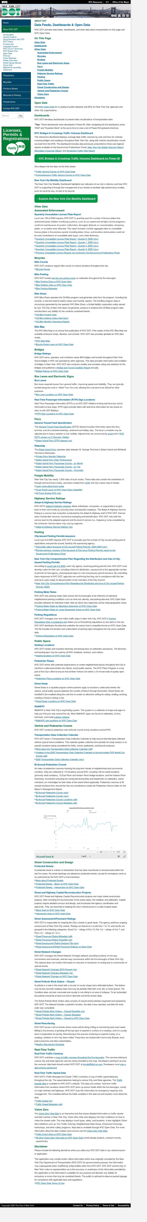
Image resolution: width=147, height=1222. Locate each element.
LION (87, 482)
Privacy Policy (92, 1205)
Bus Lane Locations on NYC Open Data (54, 394)
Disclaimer (39, 97)
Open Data (39, 42)
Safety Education (10, 60)
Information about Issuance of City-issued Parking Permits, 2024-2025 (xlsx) (71, 546)
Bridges (41, 59)
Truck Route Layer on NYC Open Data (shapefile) (59, 489)
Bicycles (41, 56)
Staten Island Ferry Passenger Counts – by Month (59, 463)
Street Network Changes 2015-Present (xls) (56, 969)
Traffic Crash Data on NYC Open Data (54, 1134)
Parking (41, 76)
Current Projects (10, 37)
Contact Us (78, 1205)
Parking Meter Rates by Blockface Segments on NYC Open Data (66, 606)
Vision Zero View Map (49, 1113)
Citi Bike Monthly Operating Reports (52, 321)
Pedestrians (8, 75)
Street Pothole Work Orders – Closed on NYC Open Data (62, 1018)
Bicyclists (7, 82)
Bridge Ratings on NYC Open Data (52, 371)
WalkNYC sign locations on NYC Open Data (56, 720)
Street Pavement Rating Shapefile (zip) (54, 939)
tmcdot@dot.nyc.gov (92, 1064)
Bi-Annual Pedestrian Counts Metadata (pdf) (56, 802)
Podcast (6, 56)
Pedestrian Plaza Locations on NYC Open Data (58, 678)
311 (107, 2)
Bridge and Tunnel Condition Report (73, 367)
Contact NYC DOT (11, 108)
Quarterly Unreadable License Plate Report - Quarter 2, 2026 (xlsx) (67, 238)
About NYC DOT (10, 29)
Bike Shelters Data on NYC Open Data (54, 284)
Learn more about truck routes (50, 486)
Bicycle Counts (43, 269)
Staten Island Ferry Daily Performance (54, 459)
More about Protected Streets (49, 880)
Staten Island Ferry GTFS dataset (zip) (54, 440)
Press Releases (9, 58)
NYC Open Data (46, 106)
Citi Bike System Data (46, 314)
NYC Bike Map (43, 340)
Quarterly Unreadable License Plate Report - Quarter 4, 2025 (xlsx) (67, 245)
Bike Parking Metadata (46, 288)
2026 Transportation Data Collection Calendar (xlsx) (60, 759)
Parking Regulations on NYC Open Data (54, 635)
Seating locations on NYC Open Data (53, 655)
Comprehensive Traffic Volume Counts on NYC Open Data (63, 174)
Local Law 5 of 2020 (56, 565)
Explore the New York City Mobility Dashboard (67, 198)
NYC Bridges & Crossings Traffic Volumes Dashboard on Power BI (79, 158)
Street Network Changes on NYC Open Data (57, 976)
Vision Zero (43, 94)
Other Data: (40, 49)
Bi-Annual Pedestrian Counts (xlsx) (52, 795)
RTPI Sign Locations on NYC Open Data (55, 413)
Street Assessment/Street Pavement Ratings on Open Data (64, 946)
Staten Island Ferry (47, 449)
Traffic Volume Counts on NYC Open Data (55, 171)
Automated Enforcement (49, 52)
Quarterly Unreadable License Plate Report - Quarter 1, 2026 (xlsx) (67, 242)
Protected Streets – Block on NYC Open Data (57, 883)
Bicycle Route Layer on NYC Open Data (55, 344)
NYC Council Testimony (13, 49)
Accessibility (8, 35)
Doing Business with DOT (13, 39)
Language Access (10, 46)
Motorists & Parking (12, 95)
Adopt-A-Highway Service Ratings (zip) (54, 526)
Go (20, 115)
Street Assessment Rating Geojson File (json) (57, 943)
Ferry (40, 66)
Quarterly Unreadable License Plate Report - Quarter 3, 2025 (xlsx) (67, 249)
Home (6, 22)
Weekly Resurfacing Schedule (50, 1044)
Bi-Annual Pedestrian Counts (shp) (52, 792)
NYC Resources (95, 2)
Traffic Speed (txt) (44, 1100)
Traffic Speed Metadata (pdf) (49, 1104)
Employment (8, 44)
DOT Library (8, 41)
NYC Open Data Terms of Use (50, 1183)
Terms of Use (108, 1205)
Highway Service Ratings (49, 73)
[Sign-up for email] (119, 15)
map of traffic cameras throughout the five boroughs (80, 1057)
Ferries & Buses (10, 88)
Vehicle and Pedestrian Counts (52, 90)
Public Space (43, 80)
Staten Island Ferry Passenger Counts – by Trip (58, 466)
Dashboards (40, 45)
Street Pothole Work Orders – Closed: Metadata (58, 1014)
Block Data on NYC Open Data (50, 910)
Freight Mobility (45, 69)
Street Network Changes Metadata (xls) (54, 972)
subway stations (61, 716)
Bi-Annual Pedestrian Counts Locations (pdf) (56, 799)
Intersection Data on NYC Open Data (53, 913)
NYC (4, 2)
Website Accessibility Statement (12, 68)
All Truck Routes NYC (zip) (48, 493)
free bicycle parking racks (64, 277)
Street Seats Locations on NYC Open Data (56, 701)
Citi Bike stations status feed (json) (52, 318)
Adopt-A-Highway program (58, 506)
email (110, 433)
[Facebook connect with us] (123, 15)
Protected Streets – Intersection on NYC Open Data (60, 887)
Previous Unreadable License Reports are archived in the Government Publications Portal (78, 252)
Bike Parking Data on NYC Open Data (53, 281)
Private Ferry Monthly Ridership (51, 456)
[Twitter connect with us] (127, 15)
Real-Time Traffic (45, 83)
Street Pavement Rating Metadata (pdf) (54, 936)
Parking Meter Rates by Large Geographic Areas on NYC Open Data (68, 609)
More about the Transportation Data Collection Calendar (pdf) (64, 748)
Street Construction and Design (53, 87)
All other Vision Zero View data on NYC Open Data (59, 1137)
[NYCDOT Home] (11, 10)
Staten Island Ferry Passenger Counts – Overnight (59, 470)
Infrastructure (9, 101)
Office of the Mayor (120, 2)
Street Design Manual (12, 63)
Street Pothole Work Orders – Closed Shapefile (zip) (60, 1011)
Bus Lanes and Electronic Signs (53, 63)
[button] (114, 15)
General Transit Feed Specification (55, 426)
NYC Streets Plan (10, 51)
